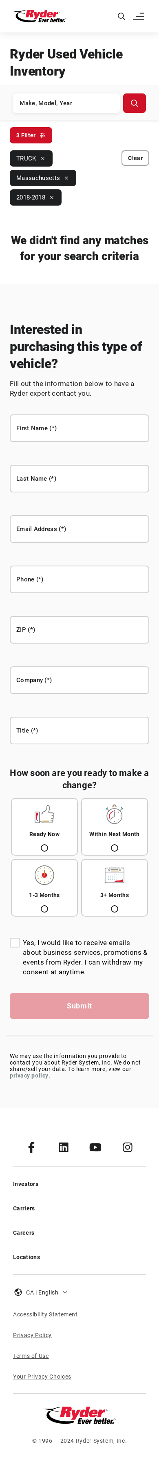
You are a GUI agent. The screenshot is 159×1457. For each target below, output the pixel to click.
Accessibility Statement (45, 1314)
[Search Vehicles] (134, 103)
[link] (31, 1146)
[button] (139, 16)
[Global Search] (121, 16)
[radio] (44, 827)
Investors (25, 1184)
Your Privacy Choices (42, 1376)
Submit (79, 1006)
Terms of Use (31, 1356)
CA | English (42, 1292)
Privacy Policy (32, 1335)
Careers (23, 1232)
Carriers (24, 1208)
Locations (26, 1257)
